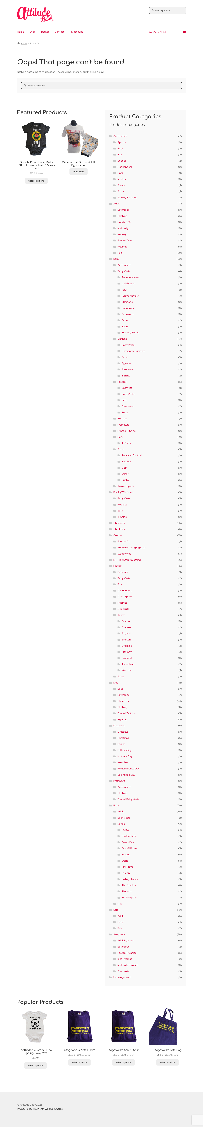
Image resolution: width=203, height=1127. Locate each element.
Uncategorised (122, 977)
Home (20, 31)
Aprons (122, 142)
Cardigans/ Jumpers (133, 351)
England (126, 633)
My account (76, 31)
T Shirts (126, 375)
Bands (121, 824)
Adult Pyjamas (126, 940)
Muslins (122, 179)
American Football (132, 455)
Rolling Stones (130, 879)
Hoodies (122, 418)
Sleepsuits (127, 369)
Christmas (119, 529)
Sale (115, 909)
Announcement (131, 277)
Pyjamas (122, 246)
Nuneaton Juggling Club (132, 547)
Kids (115, 682)
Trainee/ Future (130, 332)
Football (122, 381)
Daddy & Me (124, 222)
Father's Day (124, 750)
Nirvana (126, 854)
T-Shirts (126, 443)
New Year (123, 762)
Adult (116, 203)
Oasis (125, 860)
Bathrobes (123, 209)
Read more (78, 171)
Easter (121, 744)
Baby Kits (127, 387)
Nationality (128, 308)
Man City (127, 651)
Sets (120, 510)
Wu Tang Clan (129, 897)
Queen (126, 873)
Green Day (128, 842)
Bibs (120, 154)
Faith (124, 289)
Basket (45, 31)
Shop (33, 31)
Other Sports (125, 596)
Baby (116, 259)
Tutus (125, 412)
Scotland (127, 658)
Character (119, 523)
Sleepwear (119, 934)
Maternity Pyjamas (128, 965)
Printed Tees (125, 240)
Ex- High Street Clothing (127, 560)
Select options (36, 180)
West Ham (127, 670)
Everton (126, 639)
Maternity (123, 228)
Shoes (121, 185)
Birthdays (123, 731)
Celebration (128, 283)
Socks (121, 191)
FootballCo (124, 541)
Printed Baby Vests (128, 799)
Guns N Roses (129, 848)
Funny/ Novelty (130, 295)
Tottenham (128, 664)
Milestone (127, 302)
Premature (123, 424)
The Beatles (129, 885)
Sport (125, 326)
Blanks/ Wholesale (123, 492)
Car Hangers (125, 167)
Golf (124, 467)
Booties (122, 160)
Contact (59, 31)
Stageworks (124, 553)
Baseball (126, 461)
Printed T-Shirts (126, 431)
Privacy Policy (24, 1108)
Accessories (120, 136)
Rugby (125, 480)
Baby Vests (124, 271)
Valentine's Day (126, 774)
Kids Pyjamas (125, 959)
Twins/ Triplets (126, 486)
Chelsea (126, 627)
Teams (121, 615)
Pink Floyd (127, 866)
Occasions (127, 314)
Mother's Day (125, 756)
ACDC (125, 830)
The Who (127, 891)
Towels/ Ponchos (127, 197)
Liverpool (127, 645)
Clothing (122, 216)
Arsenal (126, 621)
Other (125, 320)
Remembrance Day (128, 768)
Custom (117, 535)
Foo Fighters (129, 836)
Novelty (122, 234)
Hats (120, 173)
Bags (120, 148)
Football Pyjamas (127, 952)
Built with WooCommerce (48, 1108)
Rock (120, 252)
